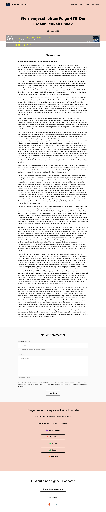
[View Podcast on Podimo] (27, 45)
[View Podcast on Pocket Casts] (24, 45)
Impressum (53, 497)
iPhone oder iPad (44, 423)
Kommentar (21, 354)
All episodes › (94, 45)
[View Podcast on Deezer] (30, 45)
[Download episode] (88, 41)
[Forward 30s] (21, 41)
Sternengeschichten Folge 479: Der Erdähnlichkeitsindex (32, 38)
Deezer (54, 450)
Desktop (64, 423)
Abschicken (53, 393)
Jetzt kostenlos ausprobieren (53, 489)
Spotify (54, 443)
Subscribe (11, 45)
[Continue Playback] (10, 38)
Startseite (74, 5)
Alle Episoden (84, 5)
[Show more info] (90, 41)
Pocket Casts (54, 437)
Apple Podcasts (54, 430)
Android (55, 423)
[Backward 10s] (19, 41)
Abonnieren (96, 5)
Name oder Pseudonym (24, 341)
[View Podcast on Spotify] (19, 45)
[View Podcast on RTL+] (22, 45)
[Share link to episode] (92, 41)
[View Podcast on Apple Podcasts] (16, 45)
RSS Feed (54, 456)
